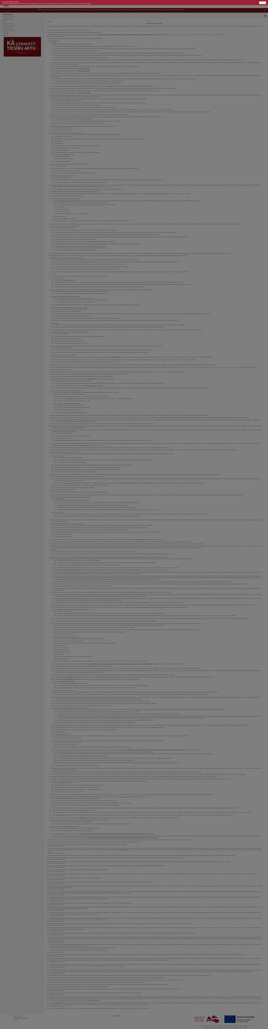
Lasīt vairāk (88, 3)
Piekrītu (262, 2)
